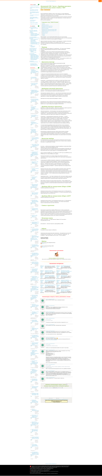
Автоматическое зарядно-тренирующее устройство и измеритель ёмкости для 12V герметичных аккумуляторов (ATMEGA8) (35, 278)
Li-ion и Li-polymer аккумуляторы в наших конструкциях (34, 116)
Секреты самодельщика (35, 39)
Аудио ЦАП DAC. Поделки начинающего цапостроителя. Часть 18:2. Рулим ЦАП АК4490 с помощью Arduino (35, 423)
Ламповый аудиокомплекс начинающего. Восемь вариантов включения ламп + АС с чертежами (35, 71)
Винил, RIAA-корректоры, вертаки (35, 31)
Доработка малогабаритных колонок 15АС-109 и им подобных (34, 122)
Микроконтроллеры (35, 50)
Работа (43, 34)
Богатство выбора (45, 28)
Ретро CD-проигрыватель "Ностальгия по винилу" (35, 410)
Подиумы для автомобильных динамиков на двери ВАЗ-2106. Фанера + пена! (34, 401)
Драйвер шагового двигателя (47, 27)
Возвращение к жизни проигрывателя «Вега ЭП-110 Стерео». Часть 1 (35, 394)
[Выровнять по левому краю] (45, 387)
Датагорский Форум (35, 27)
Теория (35, 45)
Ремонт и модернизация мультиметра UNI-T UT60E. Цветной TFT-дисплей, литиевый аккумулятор (34, 371)
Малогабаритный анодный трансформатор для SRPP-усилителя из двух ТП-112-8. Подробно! (34, 362)
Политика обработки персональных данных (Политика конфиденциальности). (56, 399)
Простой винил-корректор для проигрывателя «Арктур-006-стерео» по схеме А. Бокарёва (34, 131)
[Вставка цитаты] (58, 387)
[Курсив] (42, 387)
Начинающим (35, 53)
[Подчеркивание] (43, 387)
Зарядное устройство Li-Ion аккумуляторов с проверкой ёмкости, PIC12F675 (35, 230)
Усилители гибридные (35, 35)
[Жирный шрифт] (41, 387)
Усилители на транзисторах (35, 34)
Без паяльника (35, 46)
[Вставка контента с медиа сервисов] (57, 387)
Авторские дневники (35, 54)
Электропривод (35, 40)
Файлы (43, 35)
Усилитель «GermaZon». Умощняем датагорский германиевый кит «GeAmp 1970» (35, 170)
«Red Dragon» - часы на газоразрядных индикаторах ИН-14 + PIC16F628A (35, 313)
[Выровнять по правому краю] (47, 387)
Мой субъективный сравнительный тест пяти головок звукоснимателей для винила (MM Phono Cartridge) (34, 297)
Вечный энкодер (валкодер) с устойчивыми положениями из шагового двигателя (35, 108)
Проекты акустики (35, 41)
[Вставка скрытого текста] (62, 387)
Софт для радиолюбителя (35, 61)
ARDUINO (35, 51)
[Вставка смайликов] (52, 387)
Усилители (35, 32)
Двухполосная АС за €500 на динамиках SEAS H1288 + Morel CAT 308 (34, 430)
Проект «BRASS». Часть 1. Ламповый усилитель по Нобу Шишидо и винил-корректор (35, 145)
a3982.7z (43, 243)
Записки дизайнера (35, 59)
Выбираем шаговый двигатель (47, 26)
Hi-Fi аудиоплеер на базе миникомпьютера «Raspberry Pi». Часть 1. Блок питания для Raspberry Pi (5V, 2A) (35, 454)
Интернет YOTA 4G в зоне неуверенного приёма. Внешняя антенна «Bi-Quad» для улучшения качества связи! (35, 270)
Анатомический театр (35, 43)
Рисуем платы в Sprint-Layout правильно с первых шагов (34, 84)
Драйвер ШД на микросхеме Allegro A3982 (49, 29)
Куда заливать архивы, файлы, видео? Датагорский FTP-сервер (34, 18)
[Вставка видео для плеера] (54, 387)
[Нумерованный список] (50, 387)
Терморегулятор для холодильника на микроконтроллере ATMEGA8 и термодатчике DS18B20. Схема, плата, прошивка (34, 154)
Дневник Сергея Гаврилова (35, 58)
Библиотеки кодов (35, 52)
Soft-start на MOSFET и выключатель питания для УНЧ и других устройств (35, 138)
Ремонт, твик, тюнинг (35, 49)
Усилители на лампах (35, 33)
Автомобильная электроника (35, 42)
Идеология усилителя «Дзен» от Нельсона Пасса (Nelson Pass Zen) (34, 193)
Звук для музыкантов (35, 48)
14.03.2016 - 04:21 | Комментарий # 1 (50, 299)
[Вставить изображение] (53, 387)
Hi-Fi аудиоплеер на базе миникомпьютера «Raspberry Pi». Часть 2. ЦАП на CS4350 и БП (35, 336)
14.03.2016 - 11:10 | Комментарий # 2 (50, 305)
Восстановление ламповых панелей (34, 77)
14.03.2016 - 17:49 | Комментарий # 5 (50, 324)
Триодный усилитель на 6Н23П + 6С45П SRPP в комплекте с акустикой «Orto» (35, 438)
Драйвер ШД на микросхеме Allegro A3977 (49, 30)
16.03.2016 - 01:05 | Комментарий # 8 (50, 343)
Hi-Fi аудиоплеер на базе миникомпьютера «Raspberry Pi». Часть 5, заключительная (35, 245)
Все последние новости (33, 64)
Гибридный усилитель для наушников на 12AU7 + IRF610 (35, 387)
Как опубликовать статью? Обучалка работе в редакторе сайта (34, 13)
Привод (43, 23)
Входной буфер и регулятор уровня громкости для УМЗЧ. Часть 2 (34, 321)
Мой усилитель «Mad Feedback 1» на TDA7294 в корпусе (35, 162)
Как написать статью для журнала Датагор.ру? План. (34, 10)
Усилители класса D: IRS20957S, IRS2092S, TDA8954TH (35, 209)
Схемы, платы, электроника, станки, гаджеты (30, 466)
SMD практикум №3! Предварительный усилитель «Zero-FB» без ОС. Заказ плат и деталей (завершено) (34, 186)
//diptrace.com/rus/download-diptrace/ (51, 339)
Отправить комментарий (56, 401)
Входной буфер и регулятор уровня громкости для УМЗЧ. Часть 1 (34, 445)
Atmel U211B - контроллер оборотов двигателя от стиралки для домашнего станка (35, 305)
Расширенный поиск (33, 63)
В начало (47, 1)
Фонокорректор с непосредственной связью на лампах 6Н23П (34, 380)
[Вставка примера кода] (60, 387)
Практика (35, 38)
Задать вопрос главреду (34, 22)
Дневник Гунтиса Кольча (35, 57)
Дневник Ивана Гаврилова (35, 55)
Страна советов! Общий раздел (35, 28)
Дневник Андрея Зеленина (35, 56)
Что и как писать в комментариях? (33, 20)
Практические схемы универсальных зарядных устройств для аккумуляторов (34, 416)
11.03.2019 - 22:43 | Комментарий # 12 (50, 377)
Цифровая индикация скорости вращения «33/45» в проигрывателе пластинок (34, 343)
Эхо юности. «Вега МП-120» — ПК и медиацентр (34, 216)
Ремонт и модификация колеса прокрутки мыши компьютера (34, 328)
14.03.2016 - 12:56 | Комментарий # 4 (50, 318)
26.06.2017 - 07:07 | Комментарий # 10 (50, 364)
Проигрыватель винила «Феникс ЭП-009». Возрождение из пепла (35, 223)
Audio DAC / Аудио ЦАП (35, 30)
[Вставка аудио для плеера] (56, 387)
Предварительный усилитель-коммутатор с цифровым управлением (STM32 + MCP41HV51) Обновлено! (35, 92)
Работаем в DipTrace (35, 37)
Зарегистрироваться (52, 1)
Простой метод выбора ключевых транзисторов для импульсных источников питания (35, 100)
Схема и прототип (45, 31)
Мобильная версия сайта (34, 65)
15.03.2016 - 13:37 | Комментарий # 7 (50, 337)
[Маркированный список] (49, 387)
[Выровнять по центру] (46, 387)
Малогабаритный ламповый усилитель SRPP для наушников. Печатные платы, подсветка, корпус (34, 202)
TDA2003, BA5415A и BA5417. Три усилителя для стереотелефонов (35, 263)
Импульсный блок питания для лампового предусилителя (34, 178)
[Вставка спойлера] (61, 387)
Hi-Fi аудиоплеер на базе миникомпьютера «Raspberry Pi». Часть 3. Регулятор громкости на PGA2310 (35, 254)
